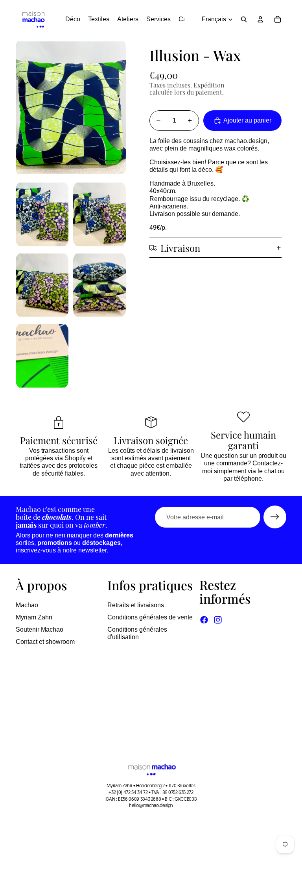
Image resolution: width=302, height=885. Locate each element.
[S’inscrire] (274, 517)
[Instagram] (218, 620)
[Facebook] (204, 620)
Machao (27, 605)
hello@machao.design (151, 805)
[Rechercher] (243, 19)
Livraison (180, 248)
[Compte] (260, 19)
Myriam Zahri (34, 617)
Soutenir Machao (39, 629)
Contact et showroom (45, 641)
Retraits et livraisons (135, 605)
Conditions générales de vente (150, 617)
